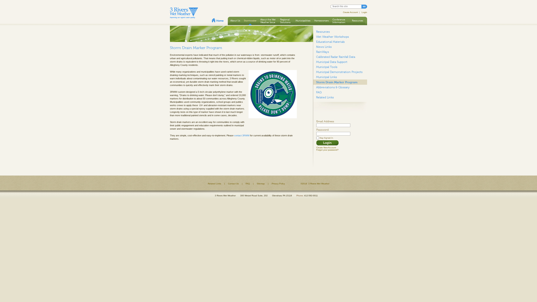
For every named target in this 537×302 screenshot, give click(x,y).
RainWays (322, 51)
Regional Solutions (285, 21)
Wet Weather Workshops (332, 36)
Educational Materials (330, 41)
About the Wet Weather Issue (268, 21)
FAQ (319, 92)
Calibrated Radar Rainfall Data (335, 57)
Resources (357, 20)
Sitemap (261, 183)
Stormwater (250, 20)
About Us (235, 20)
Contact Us (233, 183)
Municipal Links (326, 77)
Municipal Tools (326, 67)
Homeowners (321, 20)
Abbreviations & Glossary (333, 87)
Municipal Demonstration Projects (339, 72)
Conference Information (338, 21)
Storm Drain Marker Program (336, 82)
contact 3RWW (241, 135)
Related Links (325, 97)
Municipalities (303, 20)
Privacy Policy (278, 183)
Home (218, 20)
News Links (324, 46)
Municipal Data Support (331, 62)
